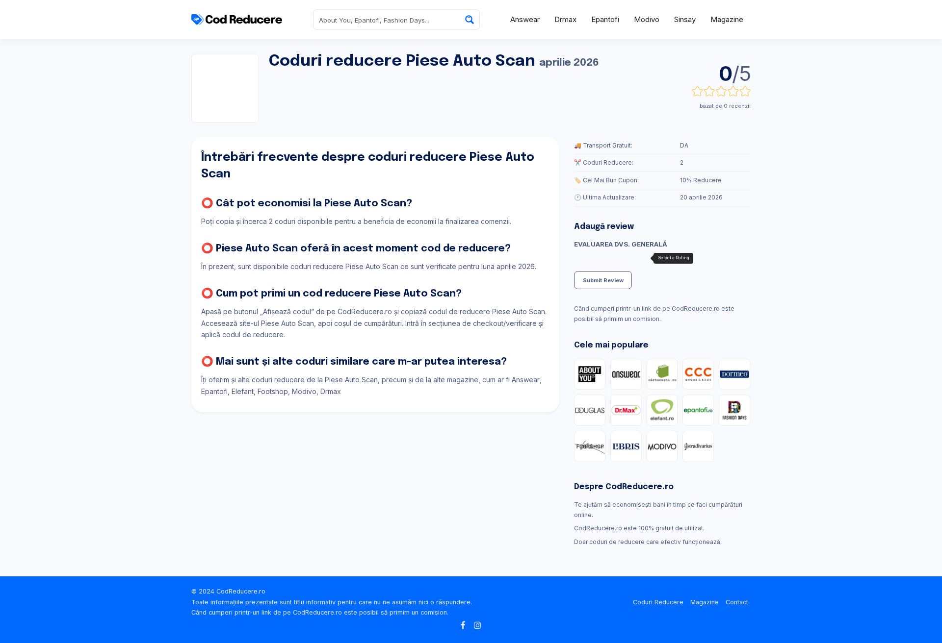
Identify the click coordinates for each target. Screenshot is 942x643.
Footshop (273, 391)
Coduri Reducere (658, 602)
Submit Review (603, 280)
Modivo (646, 19)
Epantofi (605, 19)
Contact (737, 602)
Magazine (726, 19)
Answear (525, 19)
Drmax (565, 19)
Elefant (243, 391)
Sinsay (685, 19)
